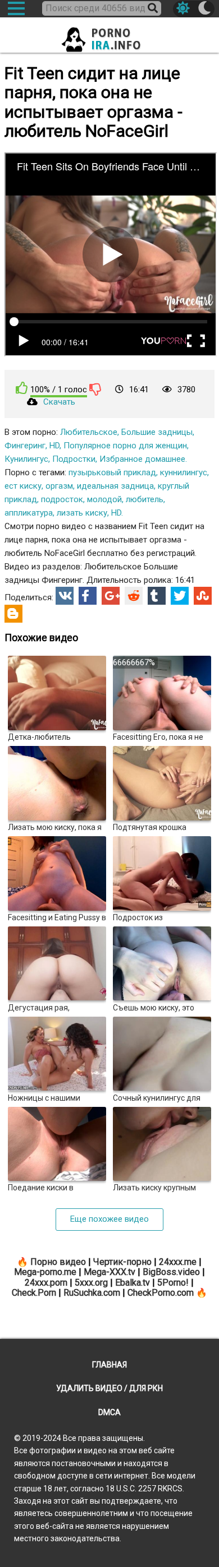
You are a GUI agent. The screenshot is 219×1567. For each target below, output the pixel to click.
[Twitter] (180, 596)
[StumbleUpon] (203, 596)
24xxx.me (178, 1262)
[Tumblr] (157, 596)
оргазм (59, 486)
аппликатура (28, 513)
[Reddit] (134, 596)
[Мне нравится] (22, 388)
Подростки (73, 459)
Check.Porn (34, 1292)
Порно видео (58, 1262)
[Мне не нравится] (95, 389)
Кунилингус (26, 459)
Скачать (59, 402)
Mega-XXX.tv (109, 1272)
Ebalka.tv (132, 1282)
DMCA (109, 1412)
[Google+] (111, 596)
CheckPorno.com (160, 1292)
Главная (109, 1364)
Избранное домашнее (142, 459)
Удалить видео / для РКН (109, 1388)
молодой (104, 499)
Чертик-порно (122, 1262)
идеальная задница (115, 486)
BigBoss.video (171, 1272)
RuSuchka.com (91, 1292)
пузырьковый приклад (112, 472)
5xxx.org (91, 1282)
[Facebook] (88, 596)
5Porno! (173, 1282)
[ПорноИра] (109, 36)
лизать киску (82, 513)
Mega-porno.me (45, 1272)
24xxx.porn (46, 1282)
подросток (62, 499)
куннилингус (183, 472)
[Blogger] (13, 614)
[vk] (65, 596)
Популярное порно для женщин (125, 446)
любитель (144, 499)
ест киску (23, 486)
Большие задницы (157, 432)
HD (54, 446)
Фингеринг (24, 446)
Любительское (88, 432)
